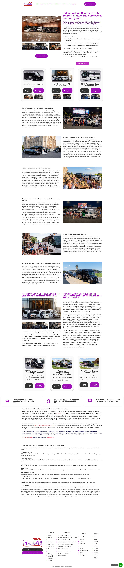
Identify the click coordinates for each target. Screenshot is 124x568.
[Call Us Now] (121, 565)
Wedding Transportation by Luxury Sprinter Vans (62, 372)
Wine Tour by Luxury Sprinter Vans (89, 372)
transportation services (27, 434)
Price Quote (73, 4)
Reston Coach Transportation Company (44, 425)
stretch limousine (61, 413)
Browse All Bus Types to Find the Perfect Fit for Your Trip (108, 400)
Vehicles (49, 4)
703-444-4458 (50, 437)
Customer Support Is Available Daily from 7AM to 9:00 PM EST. (66, 401)
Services (56, 4)
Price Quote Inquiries (27, 437)
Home (37, 4)
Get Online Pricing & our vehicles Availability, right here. (23, 401)
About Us (43, 4)
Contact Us (65, 4)
